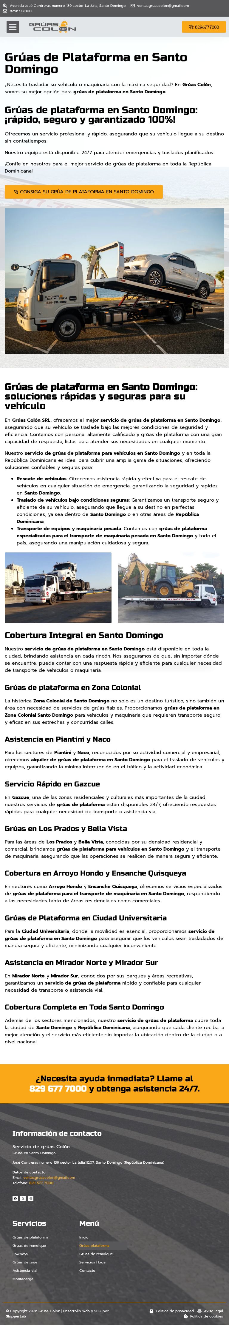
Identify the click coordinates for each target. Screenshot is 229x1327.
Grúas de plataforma (30, 1237)
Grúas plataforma (94, 1245)
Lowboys (20, 1254)
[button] (13, 27)
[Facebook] (15, 1198)
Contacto (87, 1270)
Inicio (84, 1237)
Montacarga (23, 1279)
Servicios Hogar (93, 1262)
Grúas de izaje (25, 1262)
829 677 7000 (58, 1089)
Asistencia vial (25, 1270)
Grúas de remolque (29, 1245)
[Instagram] (30, 1198)
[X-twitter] (23, 1198)
